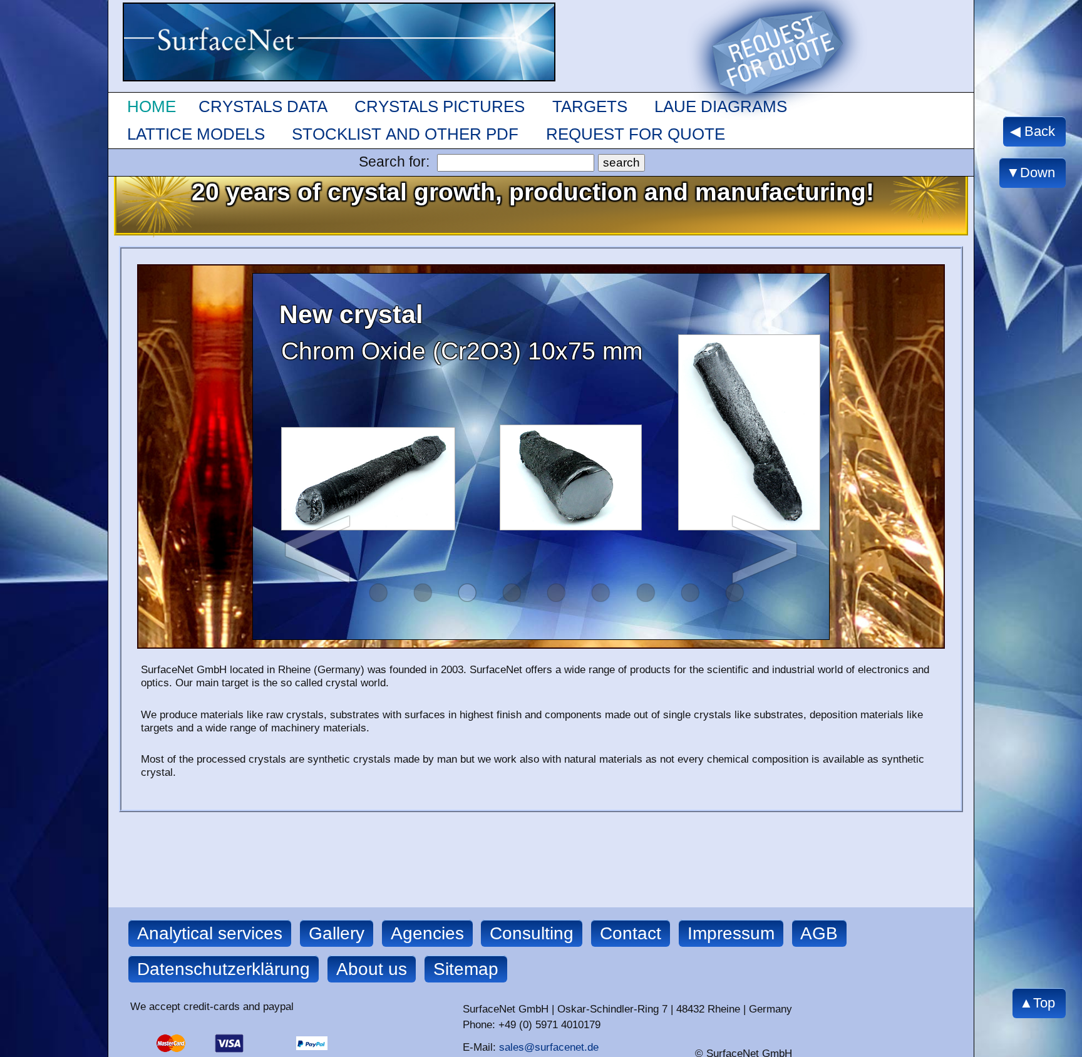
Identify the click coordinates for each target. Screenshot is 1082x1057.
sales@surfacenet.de (549, 1047)
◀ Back (1032, 131)
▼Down (1030, 172)
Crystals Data (262, 106)
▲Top (1037, 1003)
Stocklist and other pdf (405, 134)
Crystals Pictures (439, 106)
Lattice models (196, 134)
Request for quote (635, 134)
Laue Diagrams (720, 106)
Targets (589, 106)
